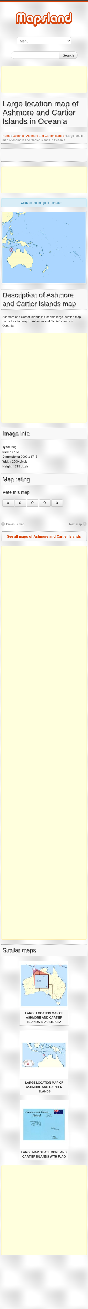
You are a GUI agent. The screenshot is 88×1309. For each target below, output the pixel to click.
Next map (75, 524)
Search (68, 55)
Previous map (15, 524)
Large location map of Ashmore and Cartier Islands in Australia (44, 1018)
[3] (32, 503)
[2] (20, 503)
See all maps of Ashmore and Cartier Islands (44, 536)
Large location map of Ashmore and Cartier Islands (44, 1087)
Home (6, 135)
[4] (45, 503)
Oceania (18, 135)
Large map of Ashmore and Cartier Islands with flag (44, 1154)
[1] (8, 503)
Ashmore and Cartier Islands (45, 135)
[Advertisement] (44, 79)
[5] (57, 503)
